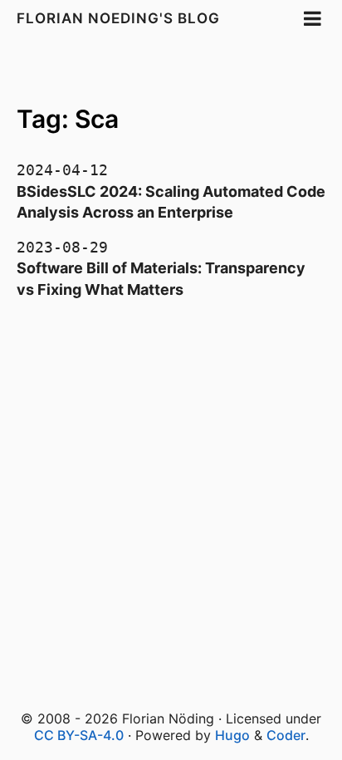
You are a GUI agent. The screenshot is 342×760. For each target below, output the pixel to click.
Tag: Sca (68, 119)
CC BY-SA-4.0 (79, 735)
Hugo (232, 735)
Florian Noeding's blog (118, 18)
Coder (285, 735)
